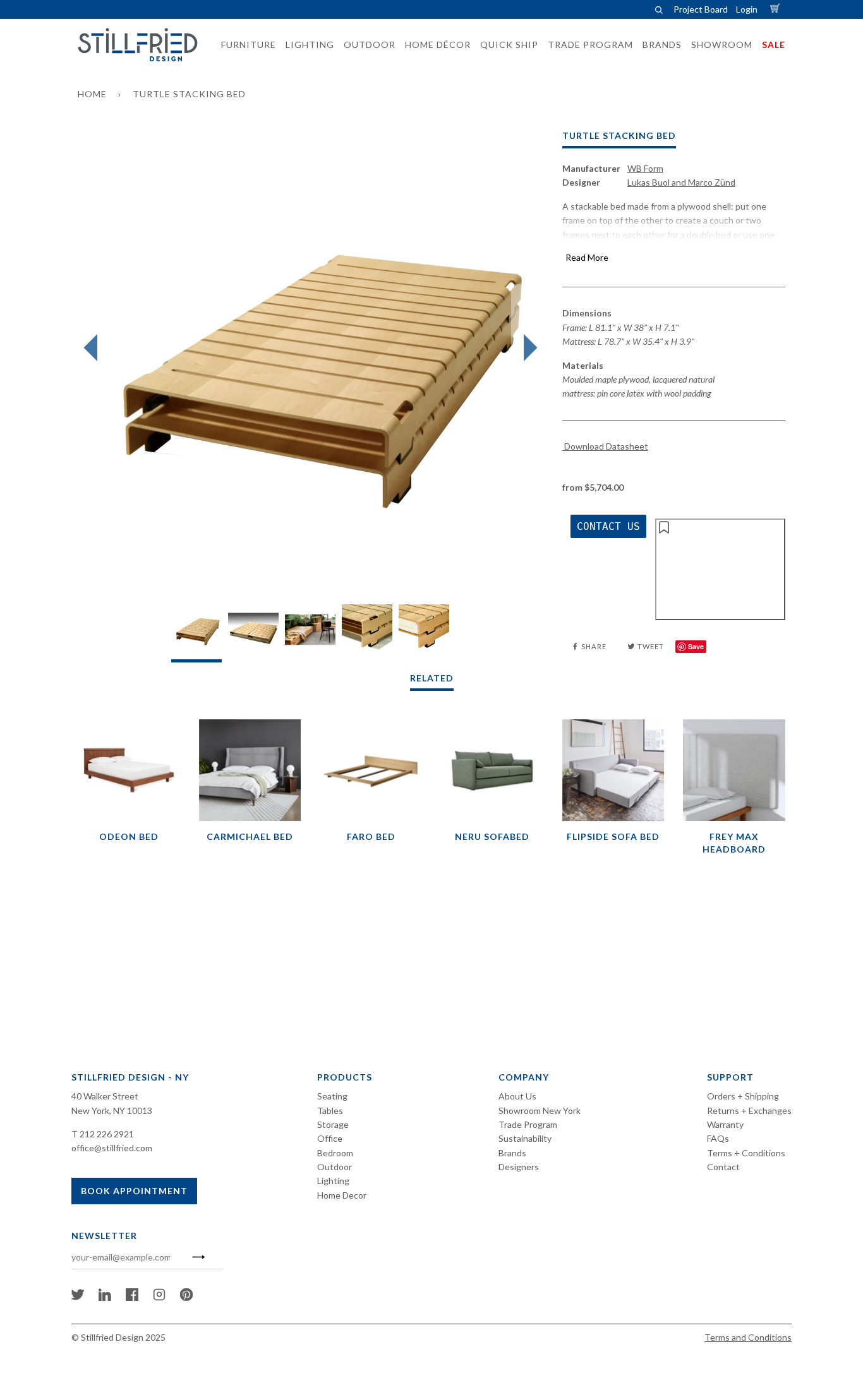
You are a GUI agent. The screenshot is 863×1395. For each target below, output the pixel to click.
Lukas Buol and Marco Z (681, 182)
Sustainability (525, 1138)
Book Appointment (134, 1190)
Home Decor (341, 1195)
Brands (512, 1152)
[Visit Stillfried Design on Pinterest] (186, 1297)
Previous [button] (94, 348)
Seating (332, 1096)
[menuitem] (245, 45)
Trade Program (527, 1124)
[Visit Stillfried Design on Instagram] (159, 1297)
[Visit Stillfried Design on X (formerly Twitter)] (77, 1297)
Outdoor (334, 1166)
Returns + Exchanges (749, 1110)
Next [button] (527, 348)
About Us (517, 1096)
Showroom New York (539, 1110)
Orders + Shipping (743, 1096)
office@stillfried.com (111, 1147)
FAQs (718, 1138)
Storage (333, 1124)
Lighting (333, 1180)
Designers (518, 1166)
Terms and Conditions (748, 1337)
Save (696, 646)
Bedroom (335, 1152)
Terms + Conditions (746, 1152)
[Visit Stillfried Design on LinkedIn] (105, 1297)
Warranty (725, 1124)
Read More (586, 257)
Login (746, 9)
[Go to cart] (777, 9)
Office (329, 1138)
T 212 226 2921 (102, 1134)
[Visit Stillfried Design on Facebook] (132, 1297)
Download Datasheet (605, 446)
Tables (330, 1110)
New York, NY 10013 (111, 1110)
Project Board (700, 9)
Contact (723, 1166)
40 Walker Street (104, 1096)
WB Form (645, 168)
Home (92, 93)
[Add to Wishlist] (720, 569)
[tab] (196, 633)
